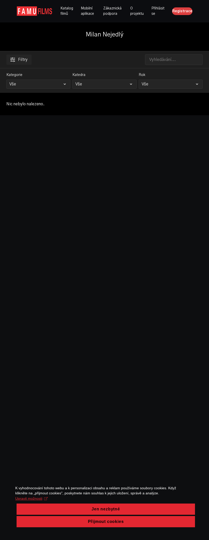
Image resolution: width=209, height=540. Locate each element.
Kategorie (14, 75)
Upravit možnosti (28, 498)
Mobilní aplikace (87, 11)
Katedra (78, 75)
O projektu (137, 11)
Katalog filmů (66, 11)
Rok (142, 75)
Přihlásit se (157, 11)
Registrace (182, 11)
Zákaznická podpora (112, 11)
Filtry (23, 60)
